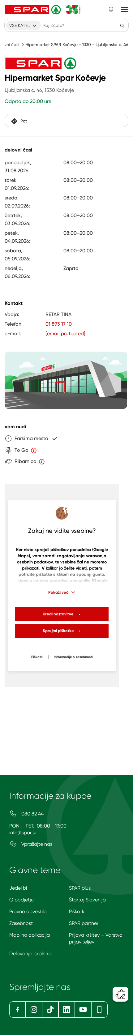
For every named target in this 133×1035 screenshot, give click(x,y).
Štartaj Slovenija (87, 900)
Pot (23, 121)
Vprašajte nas (36, 844)
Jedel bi (18, 888)
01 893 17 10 (58, 324)
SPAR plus (80, 888)
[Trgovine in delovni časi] (111, 9)
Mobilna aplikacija (29, 935)
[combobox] (23, 25)
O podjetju (21, 900)
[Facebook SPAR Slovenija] (17, 1009)
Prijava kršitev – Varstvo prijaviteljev (95, 938)
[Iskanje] (122, 25)
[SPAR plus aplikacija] (99, 1009)
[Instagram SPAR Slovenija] (34, 1009)
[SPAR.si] (43, 10)
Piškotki (37, 657)
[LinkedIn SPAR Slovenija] (66, 1009)
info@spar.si (22, 833)
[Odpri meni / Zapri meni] (124, 9)
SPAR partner (83, 923)
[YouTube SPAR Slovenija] (83, 1009)
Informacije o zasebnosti (73, 657)
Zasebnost (21, 923)
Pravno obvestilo (28, 911)
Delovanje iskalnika (30, 953)
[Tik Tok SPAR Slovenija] (50, 1009)
